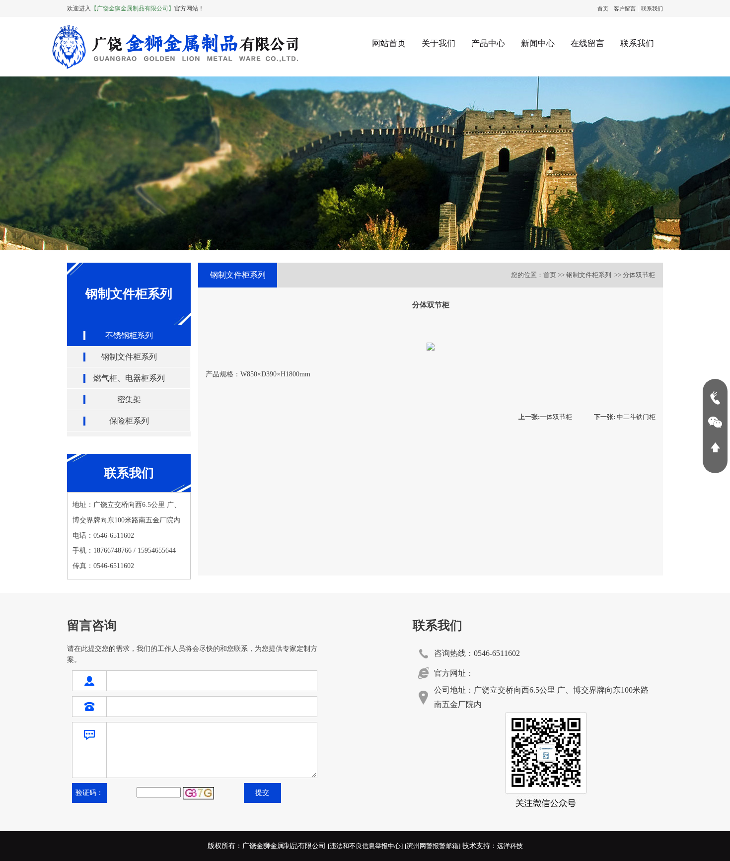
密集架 (129, 399)
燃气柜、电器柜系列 (129, 378)
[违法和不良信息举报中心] (365, 846)
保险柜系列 (129, 421)
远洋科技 (510, 846)
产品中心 (488, 43)
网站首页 (389, 43)
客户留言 (625, 8)
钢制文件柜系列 (129, 357)
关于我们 (438, 43)
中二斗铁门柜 (625, 417)
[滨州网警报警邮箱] (432, 846)
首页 (602, 8)
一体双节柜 (545, 417)
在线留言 (587, 43)
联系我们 (652, 8)
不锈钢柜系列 (129, 335)
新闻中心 (538, 43)
